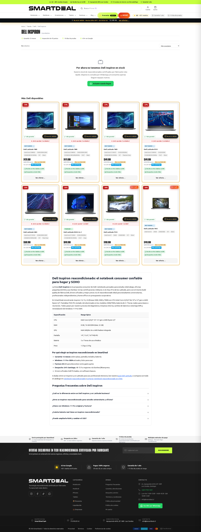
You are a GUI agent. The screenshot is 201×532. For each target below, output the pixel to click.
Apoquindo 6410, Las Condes (99, 2)
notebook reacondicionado (74, 379)
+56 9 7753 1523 (146, 490)
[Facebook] (37, 493)
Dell (34, 26)
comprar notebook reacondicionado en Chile (104, 379)
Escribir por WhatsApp (152, 506)
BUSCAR (82, 8)
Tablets (71, 15)
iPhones (75, 493)
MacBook (76, 488)
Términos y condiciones (113, 497)
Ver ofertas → (124, 20)
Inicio (23, 26)
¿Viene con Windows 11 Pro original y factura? (72, 406)
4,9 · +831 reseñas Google (59, 2)
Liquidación (77, 505)
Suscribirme (163, 450)
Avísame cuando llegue (102, 84)
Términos (81, 528)
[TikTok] (43, 493)
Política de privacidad (113, 501)
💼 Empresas (77, 509)
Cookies (89, 528)
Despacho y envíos (112, 493)
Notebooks (33, 15)
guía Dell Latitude (125, 376)
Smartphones (59, 15)
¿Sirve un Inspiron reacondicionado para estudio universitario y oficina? (82, 400)
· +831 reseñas (142, 15)
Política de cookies (112, 505)
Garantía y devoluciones (114, 488)
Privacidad (71, 528)
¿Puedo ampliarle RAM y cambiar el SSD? (69, 418)
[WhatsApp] (49, 493)
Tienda (29, 26)
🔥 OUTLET (124, 15)
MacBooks (46, 15)
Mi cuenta (109, 509)
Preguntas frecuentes (113, 484)
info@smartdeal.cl (147, 499)
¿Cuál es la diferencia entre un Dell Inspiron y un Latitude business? (81, 393)
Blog (92, 15)
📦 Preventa (77, 501)
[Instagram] (31, 493)
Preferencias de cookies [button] (103, 528)
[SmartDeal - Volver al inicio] (52, 8)
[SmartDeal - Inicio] (48, 481)
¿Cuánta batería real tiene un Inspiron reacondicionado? (76, 412)
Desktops (82, 15)
